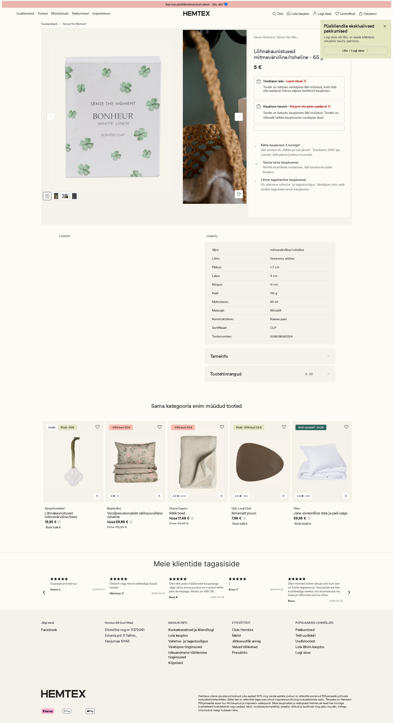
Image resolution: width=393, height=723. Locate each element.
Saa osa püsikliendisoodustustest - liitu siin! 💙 (196, 4)
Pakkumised (80, 13)
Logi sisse (302, 652)
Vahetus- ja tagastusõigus (188, 641)
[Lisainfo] (59, 523)
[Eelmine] (51, 117)
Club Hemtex (242, 630)
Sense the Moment (74, 24)
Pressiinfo (239, 652)
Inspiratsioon (101, 13)
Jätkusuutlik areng (246, 641)
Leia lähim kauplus (309, 647)
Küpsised (175, 663)
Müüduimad (59, 13)
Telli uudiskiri (305, 635)
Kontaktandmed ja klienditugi (191, 630)
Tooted (43, 13)
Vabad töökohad (244, 647)
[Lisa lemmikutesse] (239, 194)
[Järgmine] (239, 117)
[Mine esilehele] (196, 13)
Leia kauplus (178, 635)
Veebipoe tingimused (185, 647)
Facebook (49, 630)
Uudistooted (25, 13)
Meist (236, 635)
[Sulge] (385, 26)
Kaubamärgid (49, 24)
